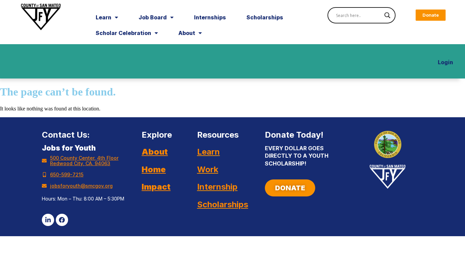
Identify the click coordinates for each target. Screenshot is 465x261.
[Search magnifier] (387, 15)
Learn (103, 17)
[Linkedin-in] (48, 220)
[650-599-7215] (44, 174)
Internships (210, 17)
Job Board (153, 17)
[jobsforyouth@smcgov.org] (44, 186)
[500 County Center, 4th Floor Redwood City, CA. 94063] (44, 160)
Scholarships (264, 17)
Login (445, 62)
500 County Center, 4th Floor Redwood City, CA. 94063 (84, 160)
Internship (217, 187)
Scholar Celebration (123, 33)
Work (207, 169)
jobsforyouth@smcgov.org (81, 186)
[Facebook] (62, 220)
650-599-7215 (66, 174)
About (186, 33)
